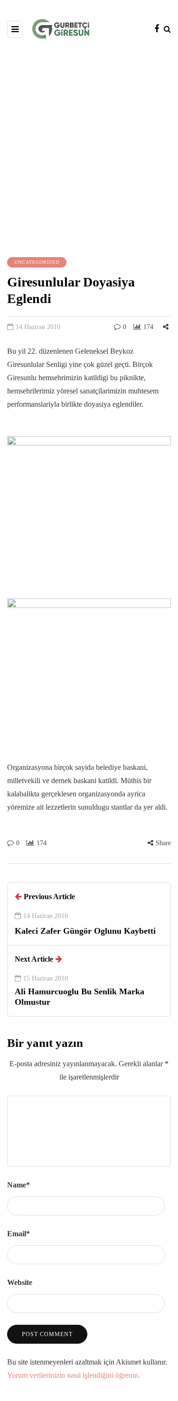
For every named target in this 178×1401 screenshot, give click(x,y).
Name (18, 1185)
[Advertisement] (89, 147)
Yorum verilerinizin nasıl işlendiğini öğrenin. (73, 1375)
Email (18, 1234)
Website (19, 1282)
